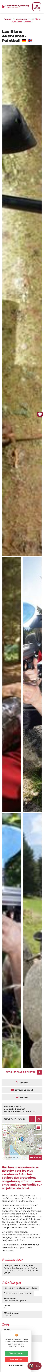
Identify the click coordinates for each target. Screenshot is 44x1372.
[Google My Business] (39, 1119)
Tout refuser (16, 1359)
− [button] (5, 1130)
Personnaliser (16, 1365)
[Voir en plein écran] (5, 1135)
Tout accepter (16, 1353)
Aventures (21, 19)
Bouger (7, 19)
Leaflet (39, 1149)
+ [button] (5, 1126)
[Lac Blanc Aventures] (12, 684)
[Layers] (38, 1127)
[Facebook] (32, 1119)
